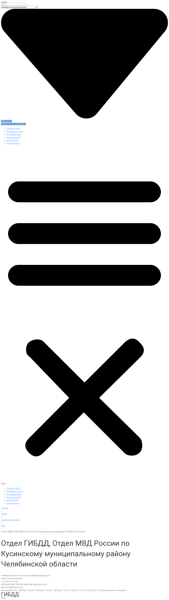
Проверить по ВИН (14, 131)
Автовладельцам (13, 134)
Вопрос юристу (13, 143)
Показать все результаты (13, 124)
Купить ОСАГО (12, 140)
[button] (84, 316)
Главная (4, 508)
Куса (3, 526)
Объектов (6, 121)
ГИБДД (4, 2)
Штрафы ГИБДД (13, 128)
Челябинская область (10, 520)
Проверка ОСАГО (13, 137)
